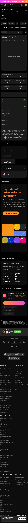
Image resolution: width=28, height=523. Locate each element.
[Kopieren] (24, 94)
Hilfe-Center (3, 493)
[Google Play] (19, 354)
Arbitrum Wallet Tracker (5, 389)
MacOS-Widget (4, 481)
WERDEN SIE (17, 331)
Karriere (16, 375)
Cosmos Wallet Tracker (5, 393)
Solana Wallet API (4, 464)
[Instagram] (8, 342)
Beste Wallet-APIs (9, 313)
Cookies (11, 517)
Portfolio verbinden (11, 213)
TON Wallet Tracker (5, 400)
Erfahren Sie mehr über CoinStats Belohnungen (5, 512)
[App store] (9, 354)
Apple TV (2, 485)
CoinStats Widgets (4, 440)
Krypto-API (13, 303)
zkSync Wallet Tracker (5, 387)
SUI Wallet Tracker (4, 407)
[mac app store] (14, 358)
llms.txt (1, 459)
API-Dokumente (18, 382)
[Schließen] (26, 1)
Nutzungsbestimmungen (20, 479)
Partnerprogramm (4, 380)
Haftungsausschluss (19, 477)
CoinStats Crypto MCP (5, 457)
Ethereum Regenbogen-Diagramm (6, 433)
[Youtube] (12, 347)
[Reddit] (20, 342)
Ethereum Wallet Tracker (6, 396)
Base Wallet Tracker (5, 398)
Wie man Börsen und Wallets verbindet (5, 496)
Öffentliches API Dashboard (21, 384)
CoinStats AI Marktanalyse (6, 377)
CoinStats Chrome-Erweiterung (4, 478)
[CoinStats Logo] (8, 5)
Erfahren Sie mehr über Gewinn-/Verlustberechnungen (6, 504)
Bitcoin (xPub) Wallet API (6, 471)
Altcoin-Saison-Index (5, 447)
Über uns (17, 389)
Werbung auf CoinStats (20, 377)
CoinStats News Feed (20, 387)
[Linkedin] (24, 342)
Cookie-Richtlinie (19, 484)
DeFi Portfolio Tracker (5, 382)
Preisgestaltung (18, 371)
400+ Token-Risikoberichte (6, 455)
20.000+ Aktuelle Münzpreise (4, 450)
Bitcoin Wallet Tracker (5, 405)
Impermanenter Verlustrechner (3, 423)
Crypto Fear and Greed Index (5, 437)
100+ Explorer (3, 453)
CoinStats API (18, 380)
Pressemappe (18, 373)
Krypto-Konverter (4, 426)
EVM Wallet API (3, 466)
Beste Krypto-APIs (9, 310)
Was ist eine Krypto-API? (11, 307)
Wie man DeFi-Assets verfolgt (5, 499)
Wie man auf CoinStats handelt (5, 508)
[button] (24, 94)
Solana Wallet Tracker (5, 391)
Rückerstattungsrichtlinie (20, 486)
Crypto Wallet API (4, 462)
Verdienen (2, 371)
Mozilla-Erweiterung (5, 483)
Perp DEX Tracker (4, 409)
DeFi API (2, 469)
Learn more (21, 1)
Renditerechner (4, 420)
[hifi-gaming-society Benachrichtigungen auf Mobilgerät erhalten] (17, 23)
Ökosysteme (3, 412)
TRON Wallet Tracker (5, 403)
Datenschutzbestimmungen (21, 482)
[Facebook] (16, 347)
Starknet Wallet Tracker (5, 384)
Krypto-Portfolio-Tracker (6, 368)
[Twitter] (4, 342)
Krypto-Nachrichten (5, 375)
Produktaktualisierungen (20, 368)
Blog (1, 373)
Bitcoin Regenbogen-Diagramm (5, 429)
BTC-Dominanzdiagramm (6, 444)
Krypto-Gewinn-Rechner (6, 418)
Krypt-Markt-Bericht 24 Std (6, 442)
